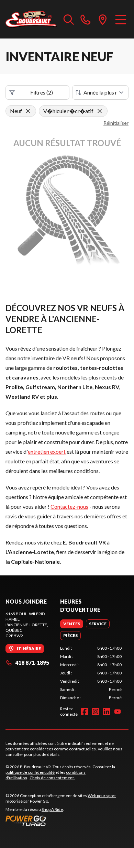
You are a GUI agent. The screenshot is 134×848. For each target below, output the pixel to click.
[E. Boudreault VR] (31, 19)
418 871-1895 (32, 662)
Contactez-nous (69, 506)
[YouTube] (117, 711)
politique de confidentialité (30, 772)
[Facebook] (84, 711)
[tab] (71, 623)
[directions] (102, 19)
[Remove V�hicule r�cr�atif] (99, 111)
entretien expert (47, 451)
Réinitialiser (116, 123)
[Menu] (121, 19)
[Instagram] (95, 711)
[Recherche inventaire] (68, 19)
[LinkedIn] (106, 711)
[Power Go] (67, 820)
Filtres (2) (41, 92)
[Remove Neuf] (28, 111)
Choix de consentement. (52, 777)
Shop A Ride (52, 809)
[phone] (85, 19)
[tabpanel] (91, 673)
